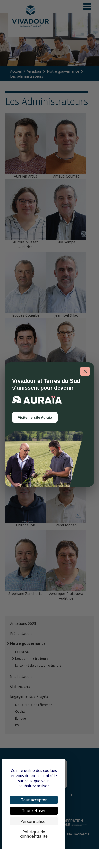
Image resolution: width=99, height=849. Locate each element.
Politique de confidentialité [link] (34, 834)
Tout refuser (34, 810)
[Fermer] (85, 371)
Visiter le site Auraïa (35, 417)
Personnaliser (33, 821)
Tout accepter (34, 800)
